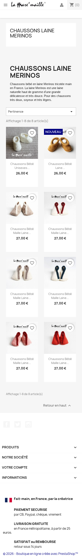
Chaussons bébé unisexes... (22, 166)
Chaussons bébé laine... (60, 166)
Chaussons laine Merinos (32, 33)
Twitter (17, 424)
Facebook (6, 424)
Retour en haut (57, 405)
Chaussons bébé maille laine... (22, 231)
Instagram (28, 424)
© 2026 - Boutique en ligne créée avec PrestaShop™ (40, 554)
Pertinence (41, 111)
